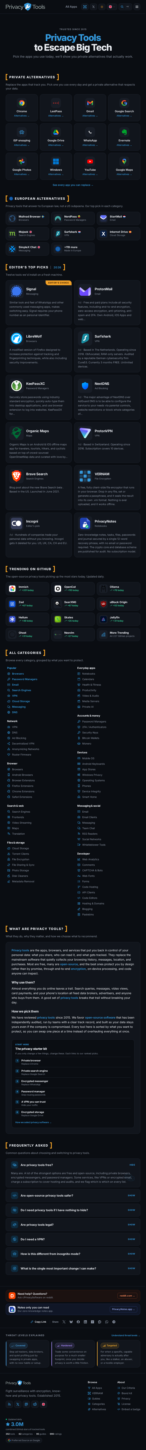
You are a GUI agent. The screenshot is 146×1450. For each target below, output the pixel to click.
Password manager (33, 1091)
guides (41, 1447)
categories (26, 1447)
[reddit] (34, 1417)
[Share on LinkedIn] (84, 1335)
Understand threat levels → (123, 1348)
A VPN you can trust (33, 1101)
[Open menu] (137, 6)
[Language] (112, 7)
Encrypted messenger (34, 1081)
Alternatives (96, 1422)
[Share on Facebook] (77, 1335)
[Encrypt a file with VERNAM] (84, 7)
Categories (95, 1416)
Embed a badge (128, 1422)
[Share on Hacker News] (91, 1335)
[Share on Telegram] (112, 1335)
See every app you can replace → (73, 184)
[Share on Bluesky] (70, 1335)
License (123, 1416)
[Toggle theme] (101, 7)
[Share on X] (62, 1335)
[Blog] (9, 1417)
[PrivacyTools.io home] (25, 7)
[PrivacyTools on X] (93, 7)
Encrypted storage (32, 1112)
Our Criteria (125, 1400)
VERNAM (94, 1406)
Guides (93, 1411)
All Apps (71, 6)
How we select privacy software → (33, 1122)
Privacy (123, 1411)
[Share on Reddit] (98, 1335)
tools (10, 1447)
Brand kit (124, 1406)
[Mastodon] (26, 1417)
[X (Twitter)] (17, 1417)
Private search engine (34, 1070)
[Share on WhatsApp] (105, 1335)
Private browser (31, 1060)
